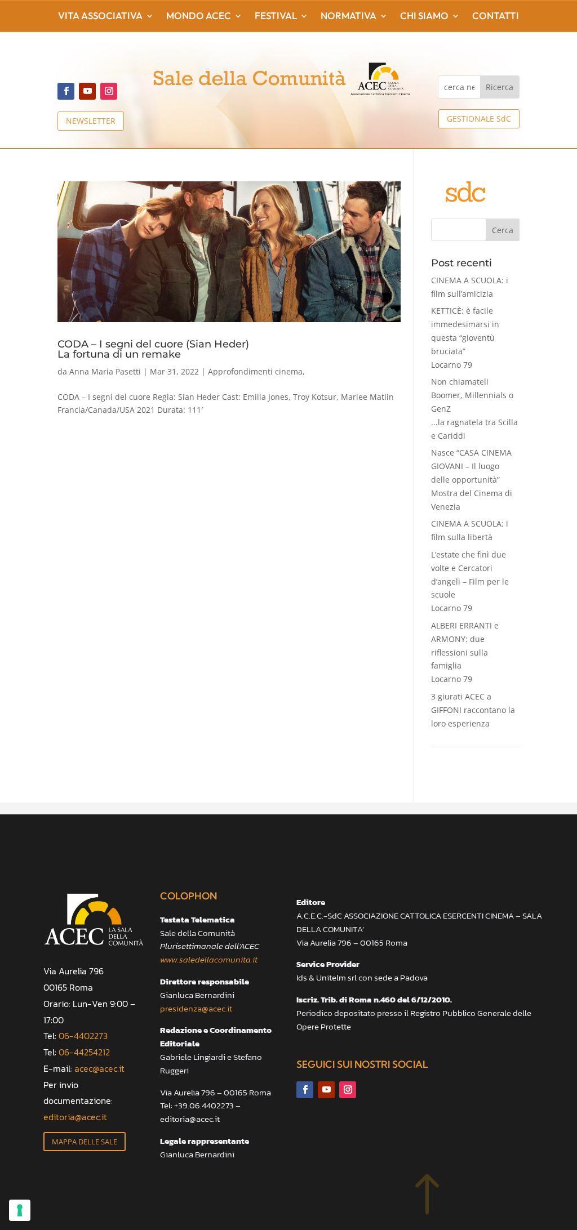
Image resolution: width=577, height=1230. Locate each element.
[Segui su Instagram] (108, 91)
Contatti (495, 16)
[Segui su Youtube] (87, 91)
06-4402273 (83, 1035)
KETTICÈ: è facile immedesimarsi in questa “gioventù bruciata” (465, 337)
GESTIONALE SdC (479, 118)
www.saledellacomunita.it (209, 959)
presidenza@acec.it (196, 1008)
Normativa (348, 16)
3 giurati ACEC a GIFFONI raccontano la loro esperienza (473, 710)
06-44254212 (84, 1052)
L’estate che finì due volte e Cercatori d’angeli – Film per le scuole (470, 581)
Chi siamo (424, 16)
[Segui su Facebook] (65, 91)
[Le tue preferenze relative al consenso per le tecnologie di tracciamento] (19, 1210)
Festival (276, 16)
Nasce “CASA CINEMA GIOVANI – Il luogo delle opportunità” (471, 479)
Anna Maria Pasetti (105, 371)
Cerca (502, 230)
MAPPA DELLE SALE (84, 1142)
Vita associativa (100, 16)
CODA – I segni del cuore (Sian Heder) (153, 348)
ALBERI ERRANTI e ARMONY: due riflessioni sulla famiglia (465, 652)
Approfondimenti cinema (255, 371)
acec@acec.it (99, 1068)
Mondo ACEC (198, 16)
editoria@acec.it (75, 1117)
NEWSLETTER (91, 120)
